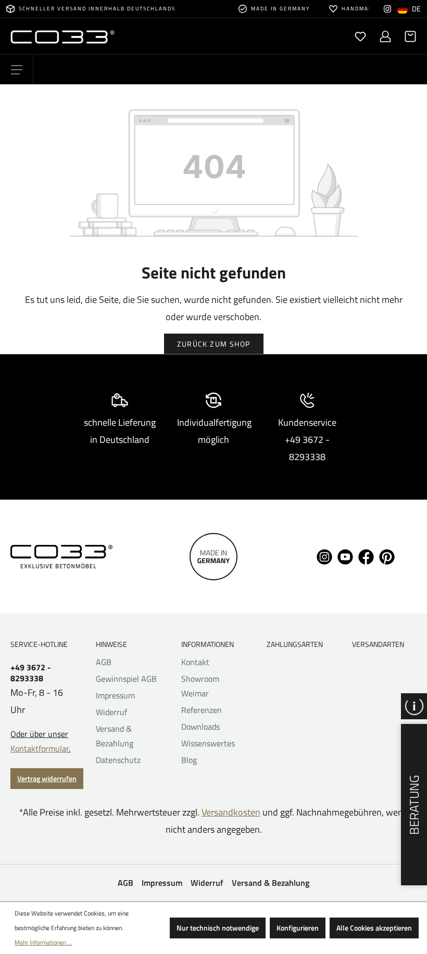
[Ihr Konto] (385, 36)
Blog (189, 760)
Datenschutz (118, 760)
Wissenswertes (208, 743)
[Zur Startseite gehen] (112, 36)
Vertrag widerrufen (47, 778)
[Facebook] (366, 556)
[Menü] (16, 69)
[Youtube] (345, 556)
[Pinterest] (387, 556)
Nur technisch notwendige (218, 927)
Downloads (200, 726)
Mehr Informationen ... (43, 942)
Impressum (115, 695)
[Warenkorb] (407, 36)
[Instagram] (387, 9)
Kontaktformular (39, 748)
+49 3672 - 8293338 (30, 673)
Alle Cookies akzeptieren (374, 927)
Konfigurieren (298, 927)
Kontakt (195, 662)
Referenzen (201, 710)
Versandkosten (231, 812)
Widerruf (111, 712)
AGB (103, 662)
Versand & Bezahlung (270, 882)
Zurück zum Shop (213, 343)
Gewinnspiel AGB (126, 678)
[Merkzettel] (360, 36)
